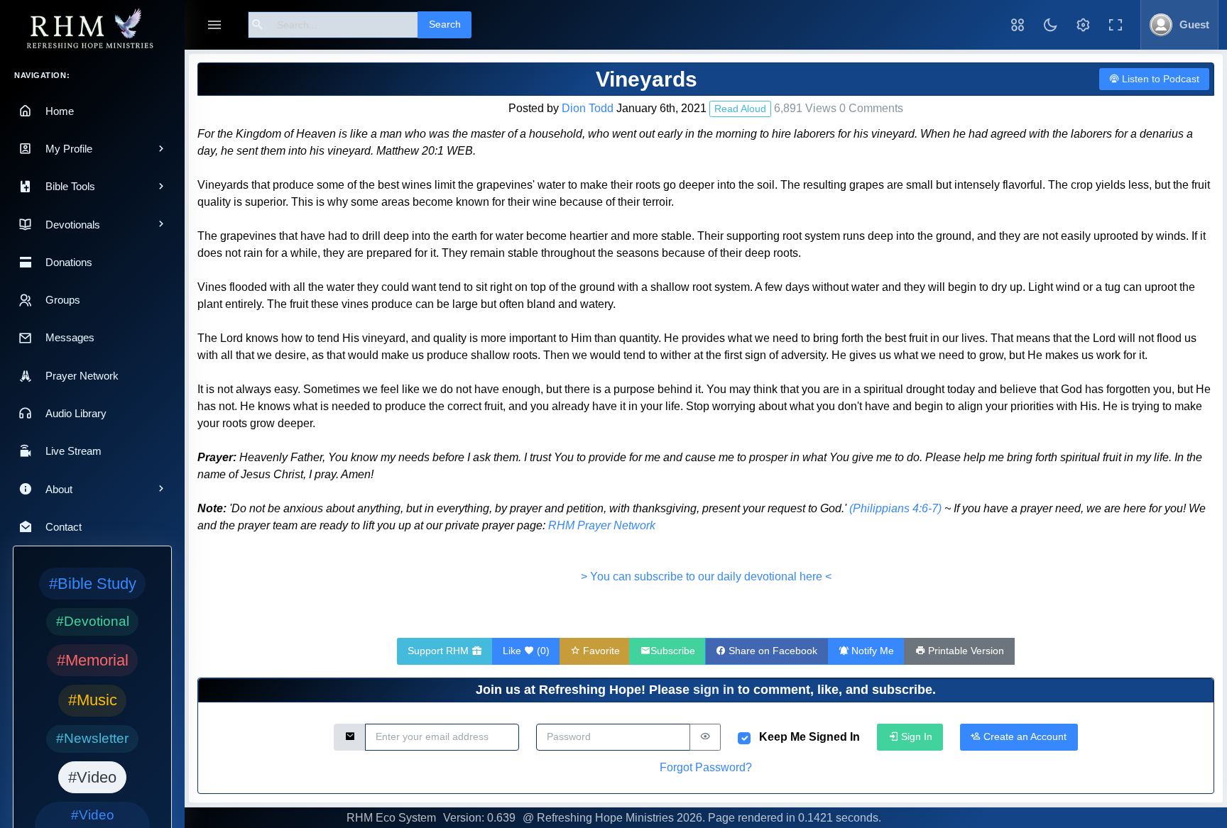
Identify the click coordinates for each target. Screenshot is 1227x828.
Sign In (915, 736)
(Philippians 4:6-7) (895, 508)
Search (445, 24)
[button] (1017, 25)
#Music (92, 700)
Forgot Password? (706, 767)
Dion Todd (588, 108)
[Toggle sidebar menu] (214, 25)
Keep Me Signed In (809, 737)
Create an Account (1024, 736)
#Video (92, 777)
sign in (713, 690)
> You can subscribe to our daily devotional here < (706, 576)
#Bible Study (92, 583)
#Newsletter (92, 738)
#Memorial (93, 660)
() (526, 650)
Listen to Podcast (1159, 78)
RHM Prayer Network (601, 525)
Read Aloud (740, 108)
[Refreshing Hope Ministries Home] (92, 29)
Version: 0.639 (479, 818)
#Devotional (92, 621)
